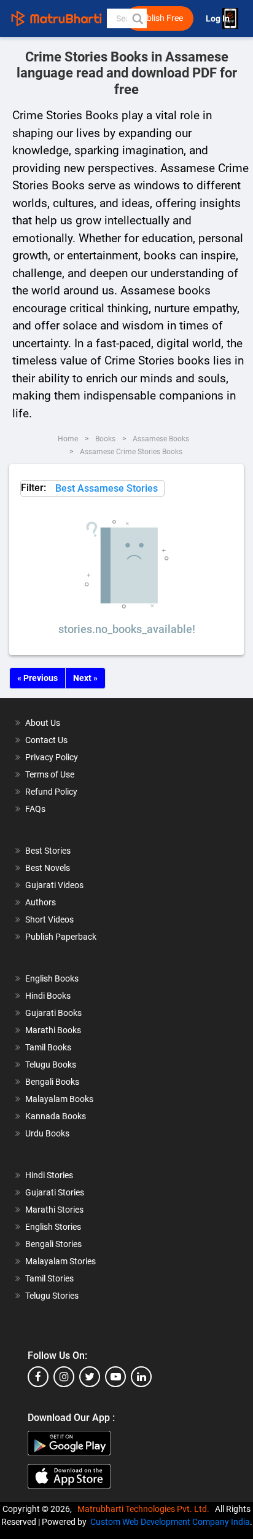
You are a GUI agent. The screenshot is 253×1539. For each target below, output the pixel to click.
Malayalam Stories (60, 1261)
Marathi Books (53, 1030)
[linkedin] (141, 1376)
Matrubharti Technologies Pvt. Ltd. (145, 1509)
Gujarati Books (53, 1013)
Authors (40, 902)
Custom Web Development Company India (170, 1522)
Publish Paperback (60, 937)
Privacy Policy (51, 757)
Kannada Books (55, 1116)
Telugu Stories (52, 1296)
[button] (137, 18)
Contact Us (46, 740)
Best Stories (48, 851)
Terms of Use (49, 774)
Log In (219, 18)
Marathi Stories (54, 1209)
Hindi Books (48, 996)
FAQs (35, 809)
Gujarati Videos (54, 885)
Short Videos (49, 919)
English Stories (53, 1227)
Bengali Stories (53, 1244)
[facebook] (38, 1376)
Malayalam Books (59, 1099)
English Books (52, 978)
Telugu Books (50, 1064)
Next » (85, 678)
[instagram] (63, 1376)
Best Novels (47, 868)
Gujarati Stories (54, 1192)
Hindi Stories (49, 1175)
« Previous (37, 678)
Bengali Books (52, 1082)
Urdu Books (47, 1133)
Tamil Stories (49, 1278)
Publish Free (159, 18)
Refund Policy (51, 792)
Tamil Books (48, 1047)
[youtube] (115, 1376)
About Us (42, 723)
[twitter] (89, 1376)
